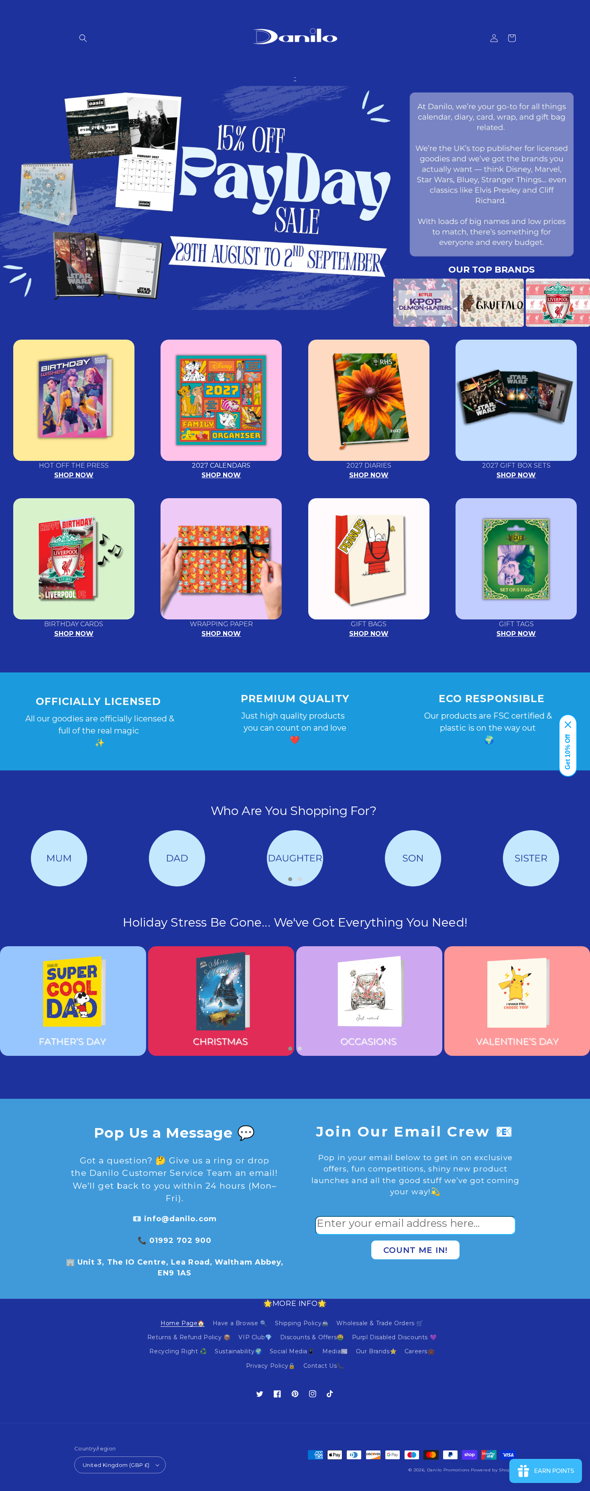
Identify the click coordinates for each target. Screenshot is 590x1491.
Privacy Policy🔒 (270, 1365)
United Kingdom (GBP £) (116, 1465)
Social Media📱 (292, 1351)
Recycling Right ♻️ (178, 1351)
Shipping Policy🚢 (302, 1323)
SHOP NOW (74, 475)
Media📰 (335, 1351)
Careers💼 (420, 1351)
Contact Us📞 (323, 1365)
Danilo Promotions (448, 1470)
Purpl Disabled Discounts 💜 (394, 1337)
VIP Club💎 (255, 1337)
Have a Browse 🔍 (240, 1323)
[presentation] (381, 303)
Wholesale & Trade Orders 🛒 (379, 1323)
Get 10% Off (567, 752)
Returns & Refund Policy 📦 (189, 1337)
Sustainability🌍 (238, 1351)
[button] (83, 38)
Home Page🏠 (183, 1323)
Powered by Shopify (493, 1470)
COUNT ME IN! (415, 1250)
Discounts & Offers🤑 (312, 1337)
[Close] (568, 724)
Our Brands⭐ (376, 1351)
